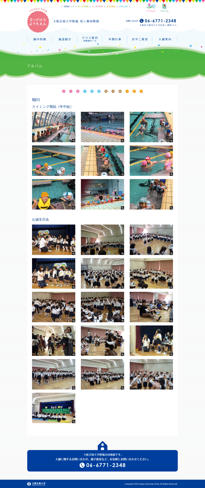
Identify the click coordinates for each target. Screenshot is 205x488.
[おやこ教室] (139, 39)
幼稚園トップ (69, 6)
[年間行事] (114, 39)
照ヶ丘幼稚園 (83, 6)
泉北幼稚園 (111, 6)
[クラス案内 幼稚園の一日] (89, 39)
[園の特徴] (39, 39)
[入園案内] (164, 39)
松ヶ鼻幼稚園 (97, 6)
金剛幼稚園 (123, 6)
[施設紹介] (64, 39)
